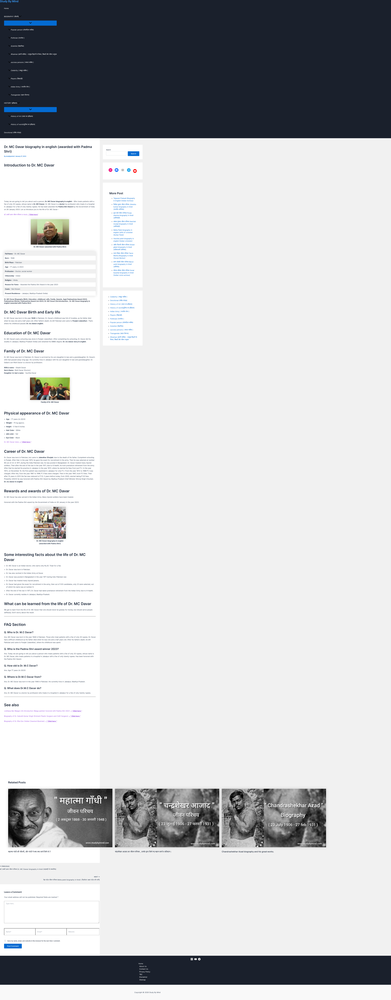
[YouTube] (195, 960)
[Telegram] (199, 960)
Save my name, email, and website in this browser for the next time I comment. (33, 941)
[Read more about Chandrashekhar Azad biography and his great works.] (274, 847)
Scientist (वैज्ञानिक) (17, 46)
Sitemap (142, 980)
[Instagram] (192, 960)
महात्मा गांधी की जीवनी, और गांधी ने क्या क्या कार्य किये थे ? (29, 851)
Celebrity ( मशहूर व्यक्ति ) (19, 70)
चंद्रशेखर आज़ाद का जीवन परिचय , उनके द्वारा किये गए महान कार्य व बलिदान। (143, 851)
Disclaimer (143, 977)
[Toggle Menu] (30, 23)
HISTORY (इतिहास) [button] (10, 103)
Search (108, 150)
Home (6, 8)
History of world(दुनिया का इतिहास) (23, 124)
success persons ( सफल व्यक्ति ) (22, 62)
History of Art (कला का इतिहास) (22, 116)
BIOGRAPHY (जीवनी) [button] (11, 16)
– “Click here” (33, 214)
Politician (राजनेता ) (18, 38)
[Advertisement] (50, 184)
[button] (20, 16)
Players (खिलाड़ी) (17, 79)
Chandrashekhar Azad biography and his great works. (248, 851)
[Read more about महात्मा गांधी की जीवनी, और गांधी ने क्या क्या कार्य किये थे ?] (60, 847)
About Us (143, 966)
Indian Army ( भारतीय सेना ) (20, 87)
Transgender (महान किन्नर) (20, 95)
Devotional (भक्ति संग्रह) (12, 132)
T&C (140, 974)
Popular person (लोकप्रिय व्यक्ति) (22, 30)
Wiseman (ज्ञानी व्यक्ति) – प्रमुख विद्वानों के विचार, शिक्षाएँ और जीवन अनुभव (34, 54)
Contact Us (143, 969)
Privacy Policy (144, 972)
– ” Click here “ (25, 442)
